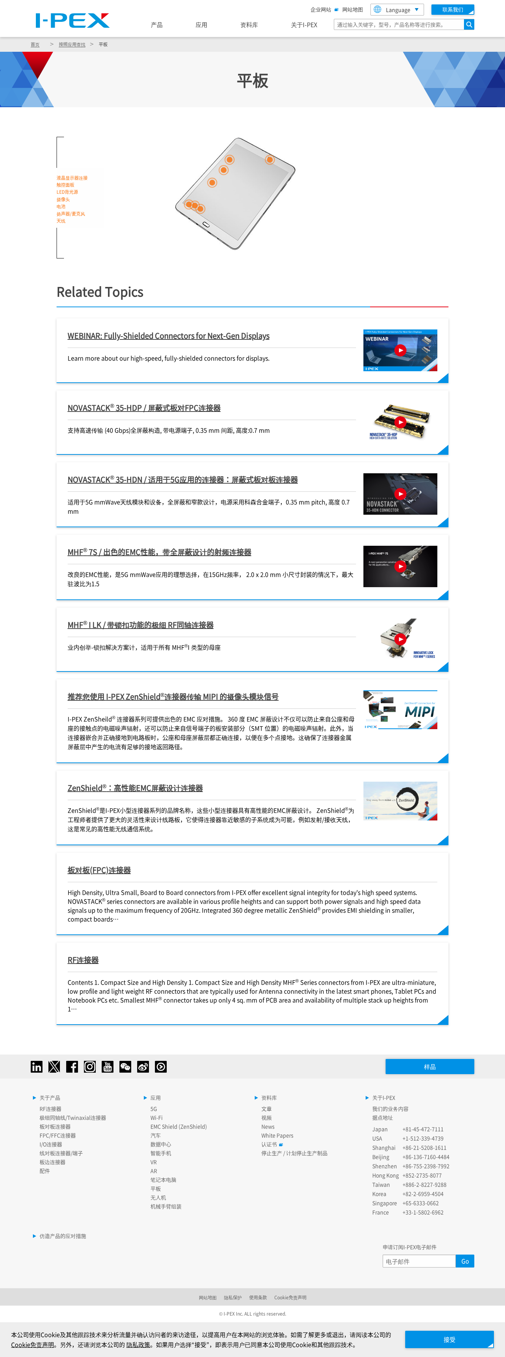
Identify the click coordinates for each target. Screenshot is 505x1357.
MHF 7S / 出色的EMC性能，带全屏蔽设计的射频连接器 (159, 551)
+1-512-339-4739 (423, 1138)
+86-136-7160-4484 (426, 1156)
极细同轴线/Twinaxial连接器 (73, 1117)
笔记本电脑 (163, 1179)
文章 (266, 1108)
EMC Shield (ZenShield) (178, 1126)
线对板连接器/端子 (61, 1153)
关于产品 (50, 1097)
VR (153, 1161)
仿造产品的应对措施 (63, 1235)
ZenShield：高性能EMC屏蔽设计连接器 (135, 787)
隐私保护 (233, 1297)
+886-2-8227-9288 (425, 1184)
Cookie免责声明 (290, 1297)
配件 (45, 1170)
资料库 (249, 24)
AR (153, 1170)
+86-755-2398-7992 (426, 1166)
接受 (449, 1339)
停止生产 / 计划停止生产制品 (294, 1153)
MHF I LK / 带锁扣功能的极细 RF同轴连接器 (141, 624)
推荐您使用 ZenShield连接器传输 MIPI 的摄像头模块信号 (173, 696)
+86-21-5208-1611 (425, 1147)
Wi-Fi (156, 1117)
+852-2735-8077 (422, 1175)
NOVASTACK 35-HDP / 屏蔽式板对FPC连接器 (144, 407)
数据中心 (160, 1144)
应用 (201, 24)
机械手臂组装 (166, 1206)
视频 (266, 1117)
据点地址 (382, 1117)
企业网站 (321, 9)
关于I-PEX (304, 24)
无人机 (158, 1197)
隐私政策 (138, 1344)
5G (153, 1108)
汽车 (155, 1135)
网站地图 (352, 9)
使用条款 (258, 1297)
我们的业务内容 (390, 1108)
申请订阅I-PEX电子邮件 (410, 1247)
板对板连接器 (55, 1126)
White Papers (277, 1135)
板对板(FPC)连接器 (99, 869)
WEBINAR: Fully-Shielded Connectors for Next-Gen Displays (169, 335)
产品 (157, 24)
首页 (35, 44)
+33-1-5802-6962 (423, 1212)
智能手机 (160, 1153)
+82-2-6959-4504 (423, 1193)
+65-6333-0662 (421, 1203)
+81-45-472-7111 (423, 1129)
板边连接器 (52, 1161)
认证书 (269, 1144)
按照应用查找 (72, 44)
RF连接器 (83, 959)
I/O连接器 (51, 1144)
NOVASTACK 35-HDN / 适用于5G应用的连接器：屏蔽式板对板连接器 (183, 479)
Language (398, 9)
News (268, 1126)
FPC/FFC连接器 (58, 1135)
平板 (155, 1188)
